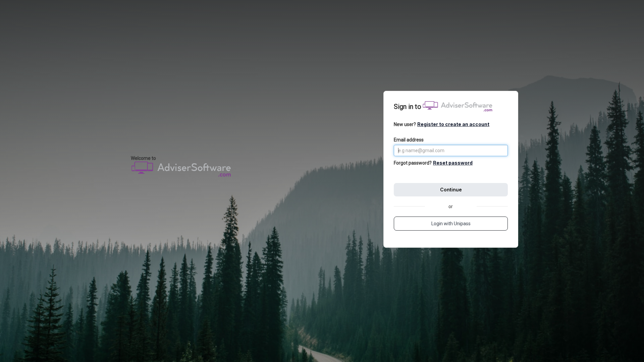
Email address (409, 139)
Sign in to (407, 107)
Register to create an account (453, 124)
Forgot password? (413, 163)
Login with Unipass (451, 223)
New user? (441, 124)
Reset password (453, 163)
